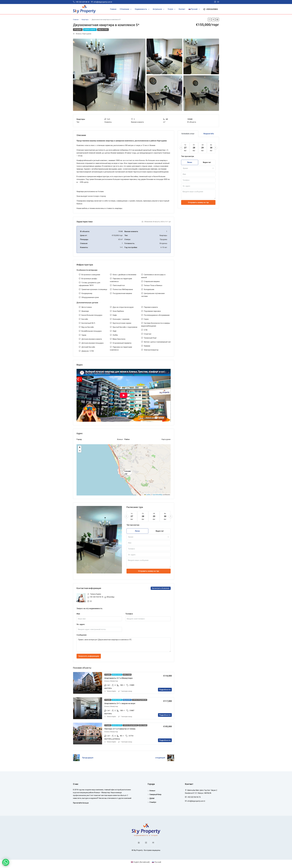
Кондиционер (86, 293)
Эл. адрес (81, 624)
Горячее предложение (140, 700)
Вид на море (127, 700)
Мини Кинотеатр (119, 339)
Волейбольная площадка (91, 331)
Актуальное (157, 9)
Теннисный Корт (150, 338)
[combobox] (148, 537)
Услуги (170, 9)
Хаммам (147, 346)
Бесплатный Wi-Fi (88, 323)
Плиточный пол (119, 285)
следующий (160, 758)
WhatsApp (110, 597)
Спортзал (147, 334)
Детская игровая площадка (92, 343)
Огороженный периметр (122, 343)
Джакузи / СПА (87, 351)
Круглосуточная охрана (122, 323)
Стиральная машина (152, 281)
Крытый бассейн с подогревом (125, 327)
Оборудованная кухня (90, 297)
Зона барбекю (118, 311)
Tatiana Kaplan (111, 691)
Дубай (151, 798)
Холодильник (149, 289)
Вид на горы (103, 29)
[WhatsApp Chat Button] (5, 862)
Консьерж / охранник (121, 319)
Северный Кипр (155, 794)
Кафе (115, 315)
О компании (124, 9)
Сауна (146, 319)
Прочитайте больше (81, 803)
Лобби (115, 335)
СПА (145, 330)
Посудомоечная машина (122, 293)
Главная (113, 9)
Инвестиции (127, 674)
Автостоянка (86, 307)
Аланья (152, 790)
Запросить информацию (88, 656)
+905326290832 (212, 9)
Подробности (165, 690)
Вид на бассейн (87, 327)
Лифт (115, 331)
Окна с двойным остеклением (124, 275)
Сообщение (82, 635)
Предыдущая (87, 758)
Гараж (83, 335)
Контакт (182, 9)
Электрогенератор (151, 350)
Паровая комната (151, 307)
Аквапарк (85, 311)
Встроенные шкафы (89, 279)
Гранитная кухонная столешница (94, 289)
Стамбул (152, 802)
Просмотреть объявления (160, 588)
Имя (78, 614)
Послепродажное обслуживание (157, 315)
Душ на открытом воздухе (123, 307)
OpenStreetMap (157, 494)
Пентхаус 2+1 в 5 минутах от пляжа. (120, 729)
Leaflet (148, 494)
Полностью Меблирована (123, 289)
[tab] (188, 133)
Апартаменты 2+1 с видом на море (119, 703)
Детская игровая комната (91, 339)
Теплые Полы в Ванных (153, 285)
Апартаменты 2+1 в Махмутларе (118, 678)
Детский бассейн (88, 347)
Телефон (129, 614)
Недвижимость (141, 9)
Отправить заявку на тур (148, 571)
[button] (79, 447)
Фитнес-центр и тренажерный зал (157, 342)
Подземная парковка (152, 311)
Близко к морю (89, 29)
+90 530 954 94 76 (96, 597)
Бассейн (84, 319)
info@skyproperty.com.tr (196, 801)
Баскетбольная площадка (91, 315)
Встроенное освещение (90, 275)
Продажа (77, 29)
